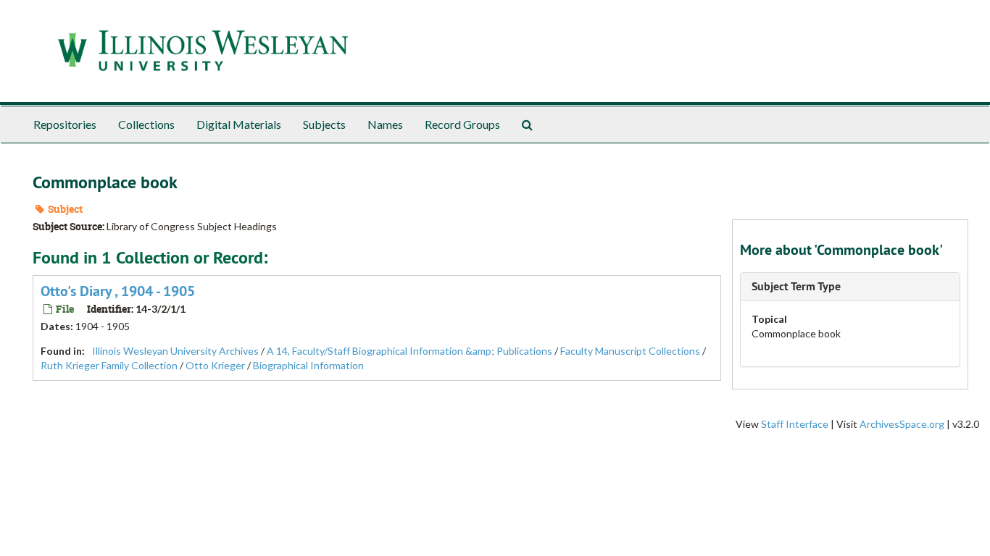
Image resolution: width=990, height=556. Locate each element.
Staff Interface (794, 424)
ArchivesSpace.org (902, 424)
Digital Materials (238, 124)
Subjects (324, 124)
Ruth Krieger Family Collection (109, 365)
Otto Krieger (215, 365)
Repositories (64, 124)
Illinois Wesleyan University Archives (175, 351)
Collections (146, 124)
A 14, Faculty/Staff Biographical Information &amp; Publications (409, 351)
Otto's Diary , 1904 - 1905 (118, 291)
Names (385, 124)
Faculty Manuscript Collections (630, 351)
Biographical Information (308, 365)
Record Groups (462, 124)
